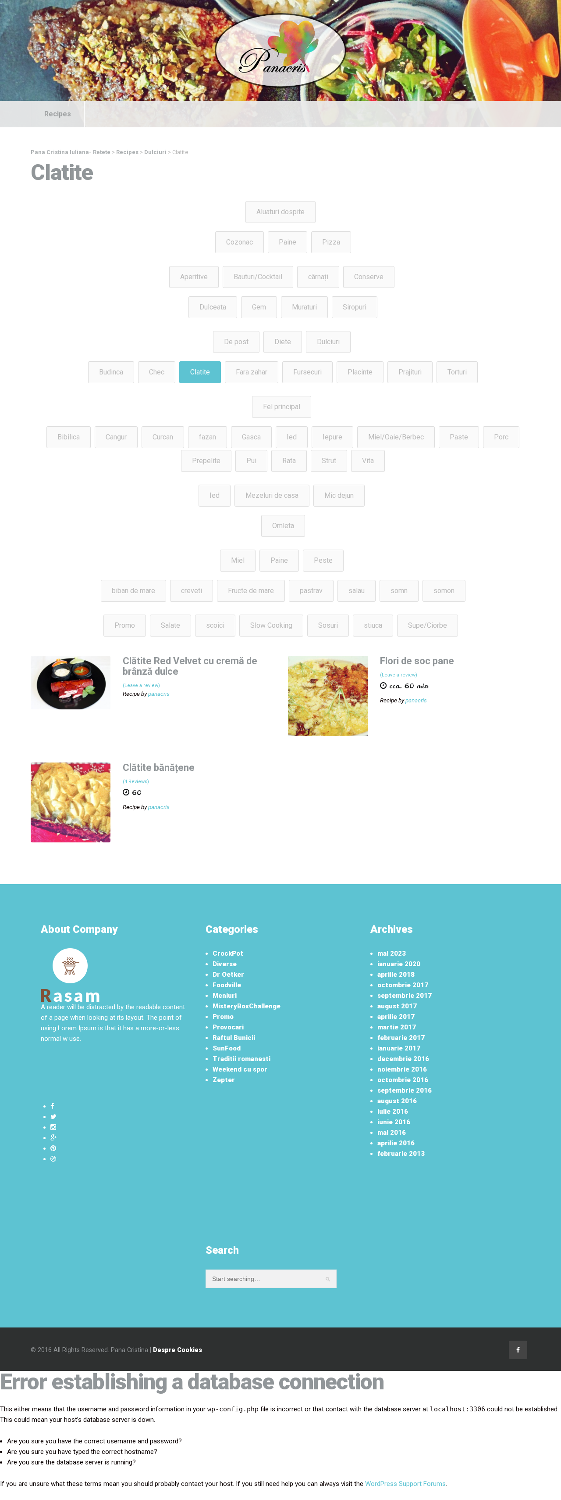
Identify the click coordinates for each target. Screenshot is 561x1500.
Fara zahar (251, 372)
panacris (159, 693)
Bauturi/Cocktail (258, 277)
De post (236, 342)
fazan (207, 437)
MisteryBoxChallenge (246, 1006)
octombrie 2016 (402, 1080)
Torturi (457, 372)
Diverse (225, 964)
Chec (156, 372)
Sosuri (328, 625)
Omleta (283, 526)
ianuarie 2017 (398, 1048)
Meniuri (225, 996)
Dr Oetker (228, 974)
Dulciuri (328, 342)
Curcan (163, 437)
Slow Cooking (271, 625)
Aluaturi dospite (280, 212)
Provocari (228, 1027)
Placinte (360, 372)
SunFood (227, 1048)
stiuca (373, 625)
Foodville (227, 985)
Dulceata (212, 307)
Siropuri (354, 307)
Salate (170, 625)
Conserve (368, 277)
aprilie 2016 (396, 1143)
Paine (287, 242)
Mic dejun (339, 495)
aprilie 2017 (396, 1017)
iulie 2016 (392, 1111)
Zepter (224, 1080)
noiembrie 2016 (402, 1069)
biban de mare (133, 590)
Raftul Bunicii (234, 1038)
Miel (238, 560)
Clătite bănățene (159, 767)
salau (356, 590)
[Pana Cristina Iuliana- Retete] (280, 50)
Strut (329, 461)
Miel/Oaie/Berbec (396, 437)
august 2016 (397, 1101)
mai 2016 (391, 1133)
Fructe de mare (251, 590)
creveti (191, 590)
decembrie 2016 (403, 1059)
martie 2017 (396, 1027)
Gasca (251, 437)
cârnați (318, 277)
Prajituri (410, 372)
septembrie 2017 (404, 996)
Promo (124, 625)
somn (399, 590)
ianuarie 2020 (398, 964)
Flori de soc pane (417, 660)
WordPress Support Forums (405, 1484)
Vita (368, 461)
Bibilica (68, 437)
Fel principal (281, 407)
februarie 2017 (401, 1038)
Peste (323, 560)
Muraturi (304, 307)
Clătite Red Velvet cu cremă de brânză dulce (190, 666)
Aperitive (194, 277)
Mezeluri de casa (271, 495)
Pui (251, 461)
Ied (292, 437)
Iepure (332, 437)
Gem (259, 307)
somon (443, 590)
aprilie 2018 (396, 974)
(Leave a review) (141, 685)
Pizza (331, 242)
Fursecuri (307, 372)
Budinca (111, 372)
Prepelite (206, 461)
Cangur (116, 437)
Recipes (57, 114)
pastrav (311, 590)
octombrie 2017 (402, 985)
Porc (501, 437)
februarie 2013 (401, 1154)
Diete (282, 342)
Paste (459, 437)
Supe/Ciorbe (427, 625)
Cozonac (239, 242)
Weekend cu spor (240, 1069)
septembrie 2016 (404, 1090)
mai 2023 (391, 953)
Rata (289, 461)
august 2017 (397, 1006)
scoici (215, 625)
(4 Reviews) (136, 781)
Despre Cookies (177, 1349)
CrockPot (228, 953)
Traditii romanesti (241, 1059)
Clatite (200, 372)
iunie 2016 (393, 1122)
